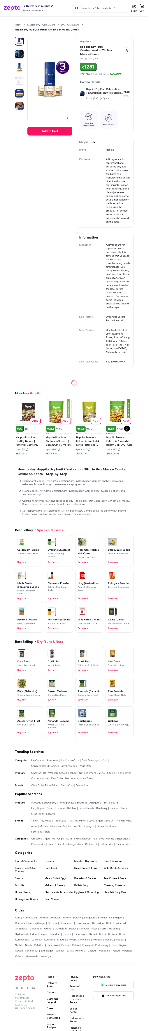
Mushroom (37, 813)
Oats (105, 760)
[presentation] (24, 24)
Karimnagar (80, 934)
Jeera (123, 808)
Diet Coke (57, 778)
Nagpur (120, 939)
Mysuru (109, 939)
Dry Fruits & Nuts (70, 24)
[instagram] (18, 988)
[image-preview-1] (19, 54)
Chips (60, 838)
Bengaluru (90, 917)
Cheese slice (38, 844)
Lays (91, 820)
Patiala (76, 945)
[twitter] (23, 988)
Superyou (88, 826)
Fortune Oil (74, 826)
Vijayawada (31, 956)
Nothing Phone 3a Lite (92, 773)
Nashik (19, 945)
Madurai (61, 939)
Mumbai (97, 939)
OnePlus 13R (38, 773)
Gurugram (61, 928)
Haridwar (84, 928)
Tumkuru (80, 950)
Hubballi (113, 928)
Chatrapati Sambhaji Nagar (30, 923)
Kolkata (112, 934)
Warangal (46, 956)
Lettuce (50, 813)
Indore (34, 934)
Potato (50, 808)
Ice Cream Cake (70, 760)
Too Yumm (80, 820)
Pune (114, 945)
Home (18, 24)
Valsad (116, 950)
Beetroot (82, 802)
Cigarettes (49, 838)
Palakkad (39, 945)
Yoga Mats (85, 766)
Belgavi (77, 917)
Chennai (52, 923)
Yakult (34, 820)
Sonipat (59, 950)
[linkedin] (35, 988)
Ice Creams (37, 760)
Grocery (36, 838)
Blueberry (101, 808)
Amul (34, 826)
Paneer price (123, 844)
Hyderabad (21, 934)
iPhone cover (123, 773)
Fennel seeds (86, 808)
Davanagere (83, 923)
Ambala (43, 917)
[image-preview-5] (19, 106)
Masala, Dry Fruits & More (41, 24)
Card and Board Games (44, 766)
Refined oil (91, 844)
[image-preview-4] (19, 93)
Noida (28, 945)
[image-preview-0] (19, 41)
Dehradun (98, 923)
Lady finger (37, 808)
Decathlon (82, 785)
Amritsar (55, 917)
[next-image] (67, 118)
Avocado (36, 802)
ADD (35, 420)
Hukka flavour (82, 838)
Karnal (93, 934)
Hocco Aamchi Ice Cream (79, 778)
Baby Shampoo (68, 766)
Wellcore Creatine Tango (62, 773)
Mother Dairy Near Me (53, 826)
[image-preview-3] (19, 80)
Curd (69, 838)
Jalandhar (54, 934)
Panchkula (53, 945)
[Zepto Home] (12, 8)
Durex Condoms (106, 826)
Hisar (94, 928)
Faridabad (120, 923)
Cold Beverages (91, 760)
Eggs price (123, 838)
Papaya (114, 808)
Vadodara (104, 950)
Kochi (102, 934)
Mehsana (85, 939)
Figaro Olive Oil (105, 820)
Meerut (73, 939)
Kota (122, 934)
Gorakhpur (35, 928)
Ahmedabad (30, 917)
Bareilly (66, 917)
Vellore (19, 956)
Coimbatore (66, 923)
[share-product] (126, 50)
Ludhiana (49, 939)
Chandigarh (115, 917)
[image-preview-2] (19, 67)
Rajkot (123, 945)
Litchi (110, 773)
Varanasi (127, 950)
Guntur (48, 928)
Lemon (61, 808)
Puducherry (101, 945)
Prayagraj (87, 945)
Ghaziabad (21, 928)
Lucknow (36, 939)
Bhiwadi (102, 917)
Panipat (65, 945)
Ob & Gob (37, 785)
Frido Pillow (51, 785)
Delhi (109, 923)
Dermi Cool (66, 785)
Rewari (19, 950)
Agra (17, 917)
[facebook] (29, 988)
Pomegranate (66, 802)
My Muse (46, 820)
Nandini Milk (123, 820)
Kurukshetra (22, 939)
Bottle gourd (110, 802)
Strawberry (50, 802)
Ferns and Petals (40, 831)
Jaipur (43, 934)
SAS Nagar (47, 950)
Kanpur (67, 934)
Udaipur (92, 950)
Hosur (103, 928)
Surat (69, 950)
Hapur (72, 928)
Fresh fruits (54, 844)
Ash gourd (95, 802)
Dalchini (71, 808)
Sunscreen (52, 760)
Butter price (106, 844)
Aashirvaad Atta (63, 820)
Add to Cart (50, 131)
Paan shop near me (103, 838)
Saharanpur (31, 950)
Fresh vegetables (73, 844)
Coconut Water (40, 778)
